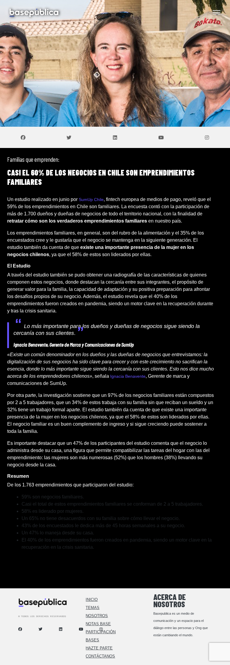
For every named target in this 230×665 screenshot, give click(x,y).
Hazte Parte (99, 648)
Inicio (92, 599)
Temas (92, 607)
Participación (101, 632)
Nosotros (97, 615)
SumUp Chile (91, 199)
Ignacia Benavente (128, 376)
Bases (92, 640)
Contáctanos (100, 656)
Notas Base (98, 623)
